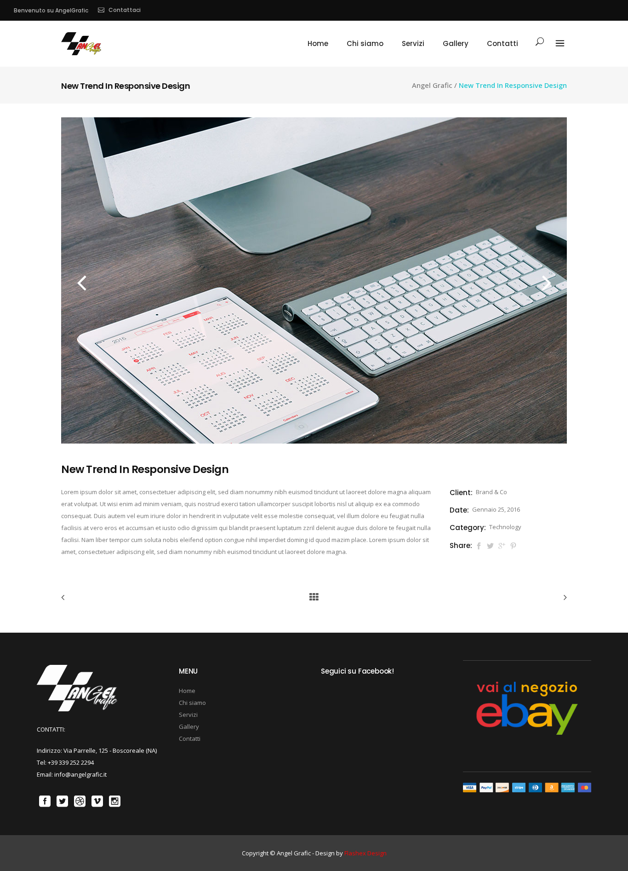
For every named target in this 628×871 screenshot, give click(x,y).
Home (187, 690)
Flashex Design (365, 853)
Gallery (189, 726)
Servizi (188, 714)
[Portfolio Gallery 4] (314, 441)
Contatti (189, 738)
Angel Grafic (432, 85)
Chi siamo (192, 702)
